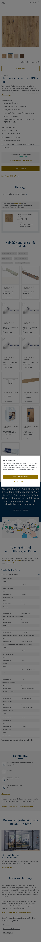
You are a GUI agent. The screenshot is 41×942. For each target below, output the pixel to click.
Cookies (14, 471)
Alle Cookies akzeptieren (20, 476)
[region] (20, 471)
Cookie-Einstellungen (20, 481)
